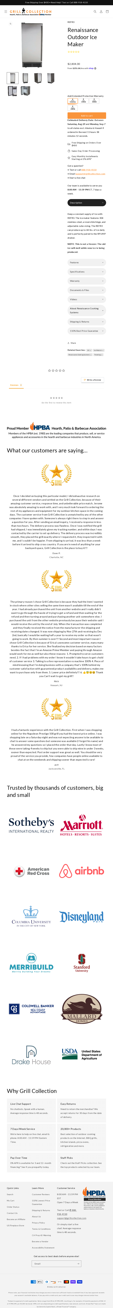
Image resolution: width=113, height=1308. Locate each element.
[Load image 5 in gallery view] (12, 91)
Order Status (13, 1207)
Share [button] (73, 343)
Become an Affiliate (16, 1219)
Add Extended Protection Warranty (85, 96)
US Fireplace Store (15, 1225)
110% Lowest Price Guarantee (41, 1202)
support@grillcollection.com (90, 173)
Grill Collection (59, 1287)
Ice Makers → (99, 350)
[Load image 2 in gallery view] (25, 78)
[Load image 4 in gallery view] (51, 78)
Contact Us (12, 1213)
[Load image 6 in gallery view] (25, 91)
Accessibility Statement (43, 1247)
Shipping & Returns (41, 1210)
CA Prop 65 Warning (41, 1235)
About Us (36, 1216)
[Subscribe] (78, 1263)
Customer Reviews (41, 1194)
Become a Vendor (40, 1241)
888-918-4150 (88, 169)
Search (10, 1194)
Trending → (98, 355)
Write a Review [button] (94, 380)
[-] (73, 101)
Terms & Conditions (41, 1229)
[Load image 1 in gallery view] (12, 78)
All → (89, 350)
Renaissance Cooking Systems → (80, 355)
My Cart (10, 1200)
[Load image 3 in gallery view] (38, 78)
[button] (6, 12)
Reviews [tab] (14, 385)
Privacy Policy (38, 1223)
